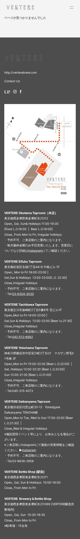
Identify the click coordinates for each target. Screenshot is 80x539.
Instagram (35, 250)
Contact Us (12, 81)
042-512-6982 (22, 337)
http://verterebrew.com (20, 72)
